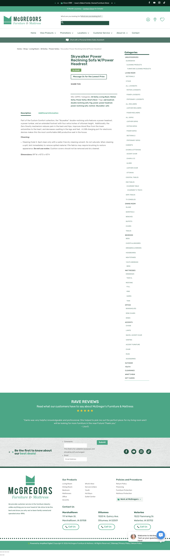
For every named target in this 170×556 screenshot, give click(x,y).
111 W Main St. (69, 516)
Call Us (72, 527)
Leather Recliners (134, 108)
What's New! (92, 100)
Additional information (48, 113)
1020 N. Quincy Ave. (108, 516)
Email (66, 455)
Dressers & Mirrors (133, 248)
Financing (120, 487)
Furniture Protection (124, 490)
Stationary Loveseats (135, 99)
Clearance (130, 370)
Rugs (128, 354)
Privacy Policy (124, 543)
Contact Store (88, 9)
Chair (128, 349)
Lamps (128, 330)
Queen (129, 296)
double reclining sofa (80, 103)
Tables (128, 231)
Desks (128, 318)
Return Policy (121, 484)
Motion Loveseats (134, 90)
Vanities (129, 340)
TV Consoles (131, 199)
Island (128, 207)
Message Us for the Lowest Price (89, 77)
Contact (135, 33)
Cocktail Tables (132, 177)
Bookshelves (131, 308)
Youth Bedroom (132, 262)
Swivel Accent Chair (134, 335)
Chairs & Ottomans (133, 150)
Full (128, 287)
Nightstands (131, 257)
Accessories (131, 359)
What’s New (89, 484)
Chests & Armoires (133, 243)
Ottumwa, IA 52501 (108, 521)
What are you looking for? (71, 16)
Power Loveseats (133, 94)
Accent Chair (132, 154)
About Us (121, 33)
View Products (47, 33)
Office (128, 305)
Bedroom (129, 235)
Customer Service (101, 33)
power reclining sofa (79, 106)
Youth (127, 367)
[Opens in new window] (149, 3)
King (128, 291)
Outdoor (129, 363)
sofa (107, 106)
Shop (25, 49)
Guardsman (130, 61)
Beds (128, 238)
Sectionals (130, 76)
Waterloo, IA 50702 (143, 521)
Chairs (128, 226)
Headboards (131, 253)
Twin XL (129, 278)
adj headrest (109, 100)
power (95, 103)
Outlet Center (90, 497)
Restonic (129, 283)
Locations (82, 33)
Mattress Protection (124, 493)
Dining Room (130, 204)
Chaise (128, 326)
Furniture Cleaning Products (139, 69)
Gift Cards (130, 378)
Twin (128, 301)
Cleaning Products (134, 65)
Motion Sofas (132, 126)
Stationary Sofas (133, 140)
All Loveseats (131, 86)
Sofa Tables (130, 195)
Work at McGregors (129, 499)
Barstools (130, 212)
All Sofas (44, 49)
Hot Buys (88, 493)
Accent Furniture (133, 344)
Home (33, 33)
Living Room (34, 49)
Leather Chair (132, 168)
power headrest (105, 103)
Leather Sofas (132, 121)
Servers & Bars (91, 487)
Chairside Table (133, 186)
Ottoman (130, 173)
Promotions (65, 33)
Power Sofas (54, 49)
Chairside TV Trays (134, 190)
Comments (68, 442)
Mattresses (130, 270)
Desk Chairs (130, 313)
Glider (129, 163)
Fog (90, 103)
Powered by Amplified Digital (41, 543)
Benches (129, 217)
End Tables (130, 182)
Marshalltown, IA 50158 (74, 521)
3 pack (128, 81)
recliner (92, 106)
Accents (129, 322)
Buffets (129, 221)
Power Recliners (133, 113)
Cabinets (129, 145)
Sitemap (114, 543)
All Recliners (131, 104)
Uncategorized (131, 57)
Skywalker (100, 106)
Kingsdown (130, 274)
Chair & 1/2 (131, 158)
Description (26, 113)
